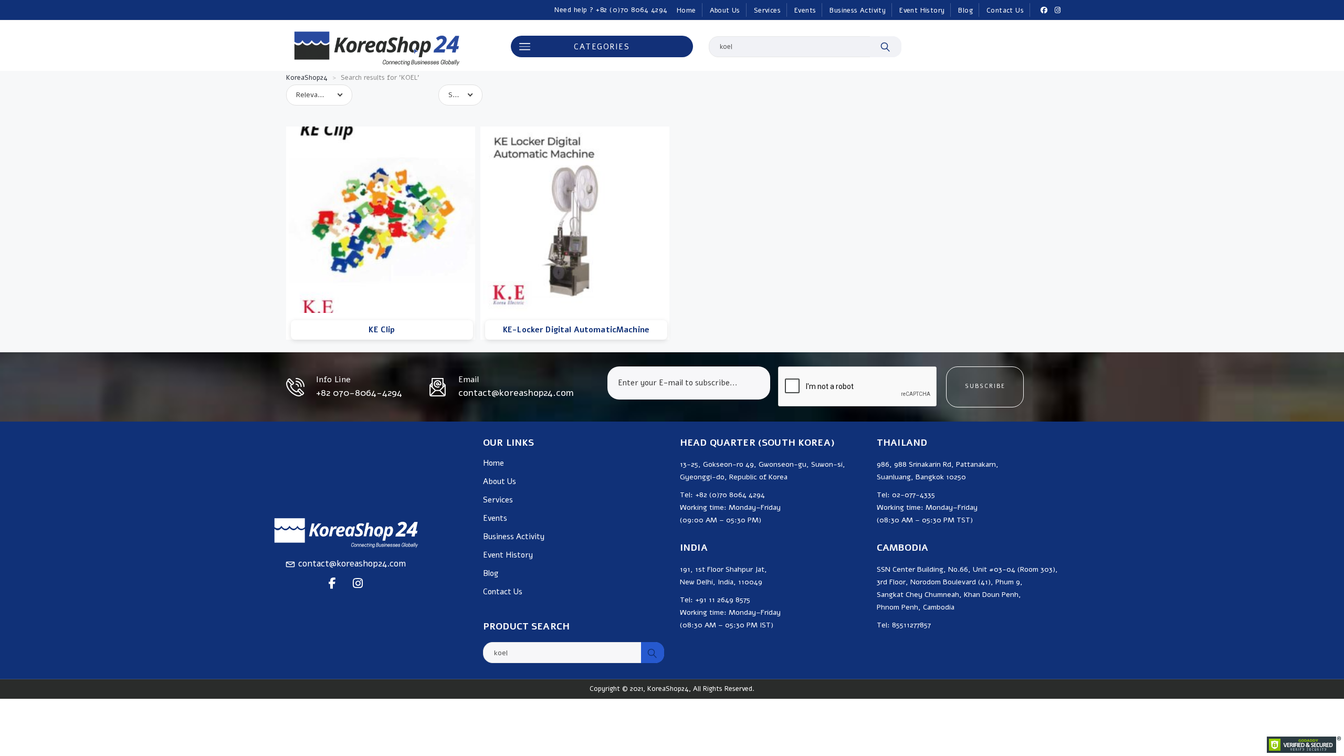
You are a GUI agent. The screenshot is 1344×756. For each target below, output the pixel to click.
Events (805, 10)
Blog (965, 10)
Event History (921, 10)
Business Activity (858, 10)
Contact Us (1005, 10)
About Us (725, 10)
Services (767, 10)
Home (686, 10)
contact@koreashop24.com (352, 564)
